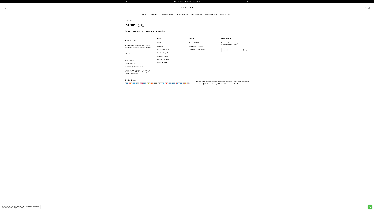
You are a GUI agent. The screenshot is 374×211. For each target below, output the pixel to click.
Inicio (126, 20)
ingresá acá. (229, 81)
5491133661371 (130, 60)
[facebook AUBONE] (130, 54)
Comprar (153, 14)
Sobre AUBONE (225, 14)
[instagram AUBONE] (126, 54)
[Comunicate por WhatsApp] (370, 207)
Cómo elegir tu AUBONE (197, 46)
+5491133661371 (130, 63)
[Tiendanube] (203, 84)
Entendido (21, 207)
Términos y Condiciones (197, 49)
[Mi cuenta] (365, 8)
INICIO (144, 14)
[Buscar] (5, 8)
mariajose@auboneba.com (134, 67)
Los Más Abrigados (182, 14)
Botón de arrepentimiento (241, 81)
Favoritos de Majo (211, 14)
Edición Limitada (196, 14)
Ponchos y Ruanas (167, 14)
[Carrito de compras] (369, 8)
